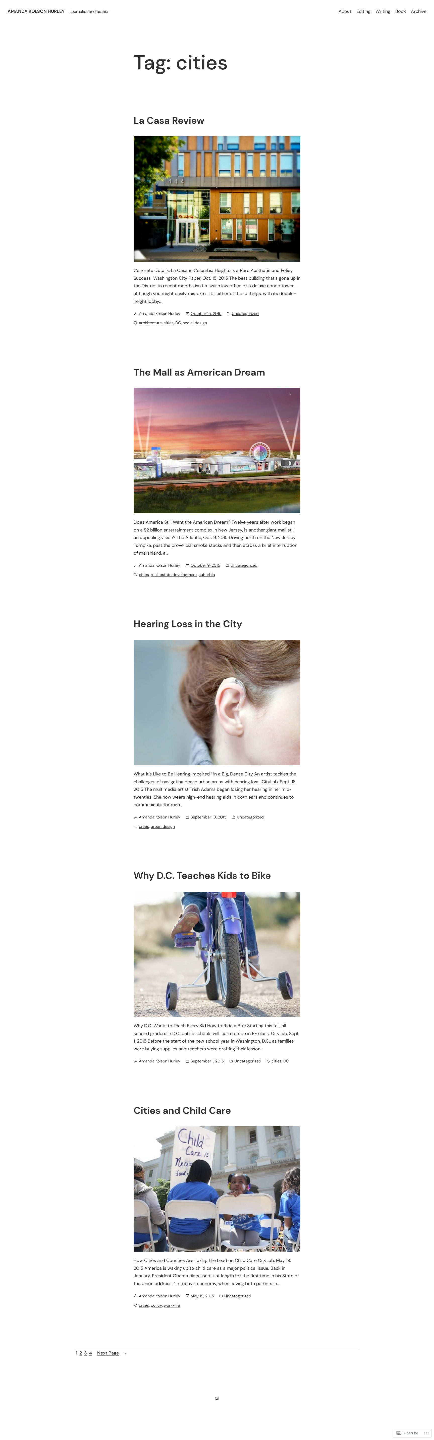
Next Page (112, 1353)
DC (178, 322)
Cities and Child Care (182, 1111)
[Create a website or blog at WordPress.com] (217, 1398)
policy (156, 1305)
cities (169, 322)
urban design (163, 826)
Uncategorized (245, 313)
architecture (150, 322)
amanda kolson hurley (36, 11)
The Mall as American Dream (199, 372)
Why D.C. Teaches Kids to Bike (202, 876)
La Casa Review (169, 121)
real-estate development (174, 574)
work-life (172, 1305)
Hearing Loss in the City (188, 624)
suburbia (207, 574)
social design (195, 322)
